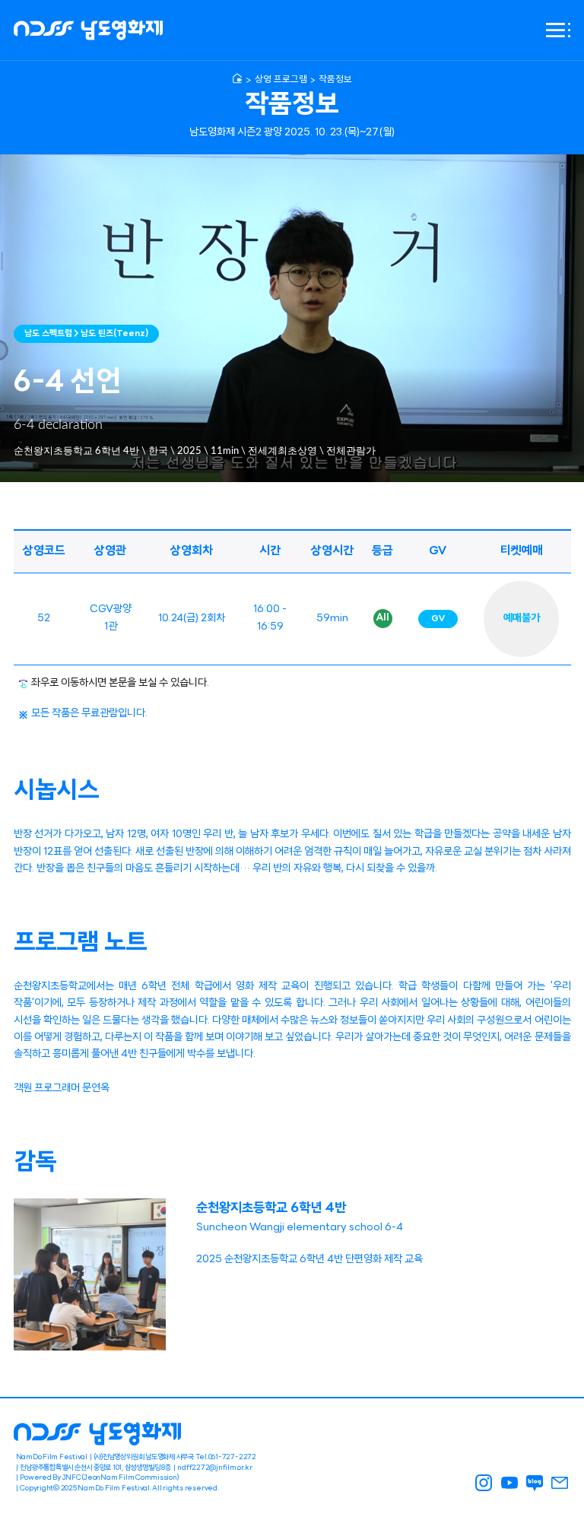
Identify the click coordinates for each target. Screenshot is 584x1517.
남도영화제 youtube (509, 1482)
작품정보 (335, 79)
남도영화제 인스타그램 (484, 1482)
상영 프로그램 (281, 79)
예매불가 (521, 618)
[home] (237, 78)
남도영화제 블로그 (534, 1482)
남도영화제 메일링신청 (560, 1482)
